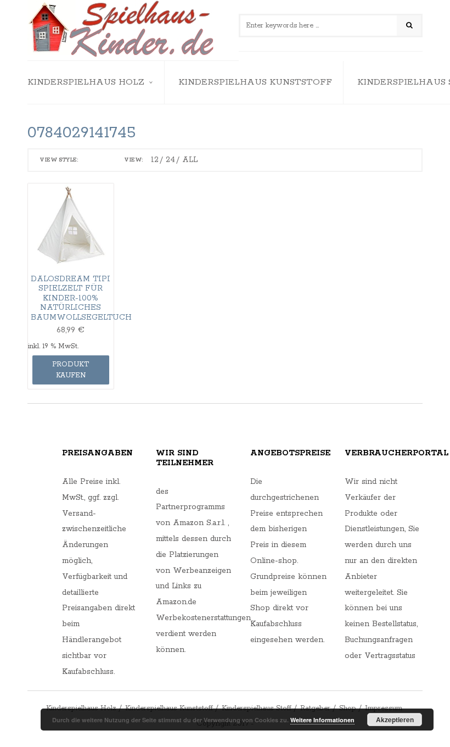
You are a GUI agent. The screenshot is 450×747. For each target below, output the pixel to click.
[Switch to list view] (104, 160)
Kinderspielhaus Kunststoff (255, 82)
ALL (190, 160)
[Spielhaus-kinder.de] (122, 30)
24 (170, 160)
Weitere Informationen (322, 720)
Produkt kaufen (70, 370)
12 (155, 160)
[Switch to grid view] (89, 160)
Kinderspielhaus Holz (85, 82)
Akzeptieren (395, 719)
